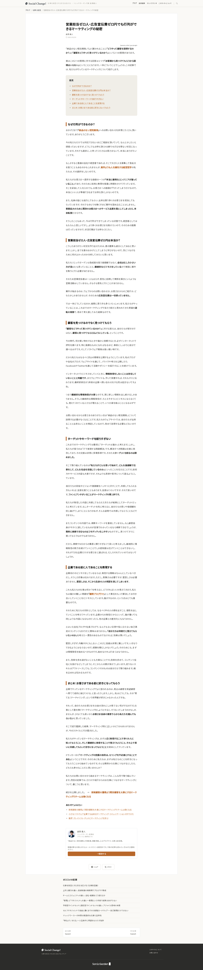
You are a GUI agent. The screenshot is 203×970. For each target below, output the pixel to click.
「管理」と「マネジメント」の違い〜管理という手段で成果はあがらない (90, 900)
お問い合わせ (153, 953)
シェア (96, 867)
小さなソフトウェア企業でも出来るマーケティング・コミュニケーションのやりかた (101, 814)
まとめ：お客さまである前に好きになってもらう (91, 107)
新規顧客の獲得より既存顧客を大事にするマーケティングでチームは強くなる (100, 809)
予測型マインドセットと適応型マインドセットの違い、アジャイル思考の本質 (91, 905)
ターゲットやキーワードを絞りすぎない (88, 98)
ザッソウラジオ (152, 3)
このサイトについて (165, 3)
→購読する (101, 853)
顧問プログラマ (97, 593)
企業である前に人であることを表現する (88, 103)
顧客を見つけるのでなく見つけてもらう (88, 94)
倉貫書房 (142, 3)
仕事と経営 (37, 10)
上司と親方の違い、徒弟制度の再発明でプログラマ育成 (84, 890)
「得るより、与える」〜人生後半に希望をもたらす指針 (83, 920)
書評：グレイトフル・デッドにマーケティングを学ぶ (88, 818)
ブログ (134, 3)
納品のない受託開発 (88, 130)
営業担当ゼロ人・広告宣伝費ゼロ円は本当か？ (91, 90)
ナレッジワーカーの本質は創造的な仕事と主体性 (82, 915)
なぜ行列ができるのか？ (82, 86)
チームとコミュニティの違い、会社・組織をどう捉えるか (84, 895)
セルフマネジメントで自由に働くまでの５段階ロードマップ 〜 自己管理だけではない (95, 910)
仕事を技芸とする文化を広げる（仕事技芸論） (80, 885)
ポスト (109, 867)
